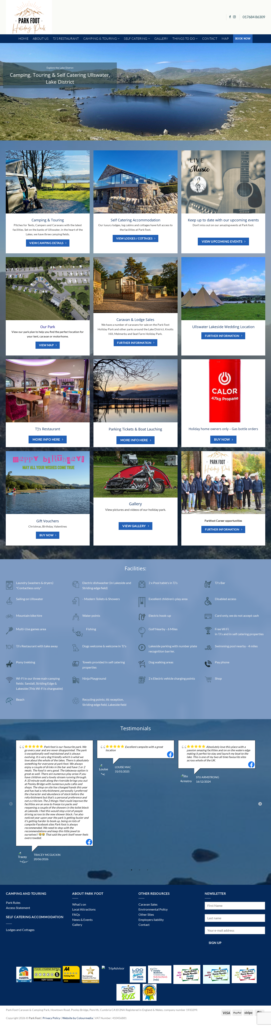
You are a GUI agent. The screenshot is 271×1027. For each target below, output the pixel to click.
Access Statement (18, 908)
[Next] (260, 91)
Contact (209, 38)
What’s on (79, 904)
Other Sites (146, 914)
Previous (11, 804)
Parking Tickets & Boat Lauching (135, 429)
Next (260, 804)
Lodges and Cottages (20, 930)
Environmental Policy (153, 909)
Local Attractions (84, 909)
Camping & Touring (100, 38)
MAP (225, 38)
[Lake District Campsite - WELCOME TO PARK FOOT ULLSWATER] (29, 17)
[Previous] (10, 91)
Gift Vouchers (47, 521)
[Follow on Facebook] (230, 17)
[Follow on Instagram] (234, 17)
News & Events (82, 919)
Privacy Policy (51, 1018)
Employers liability (151, 919)
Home (23, 38)
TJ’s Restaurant (66, 38)
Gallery (161, 38)
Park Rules (13, 902)
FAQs (76, 914)
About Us (41, 38)
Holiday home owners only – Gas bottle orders (223, 429)
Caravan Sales (148, 904)
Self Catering (135, 38)
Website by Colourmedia (77, 1018)
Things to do (183, 38)
